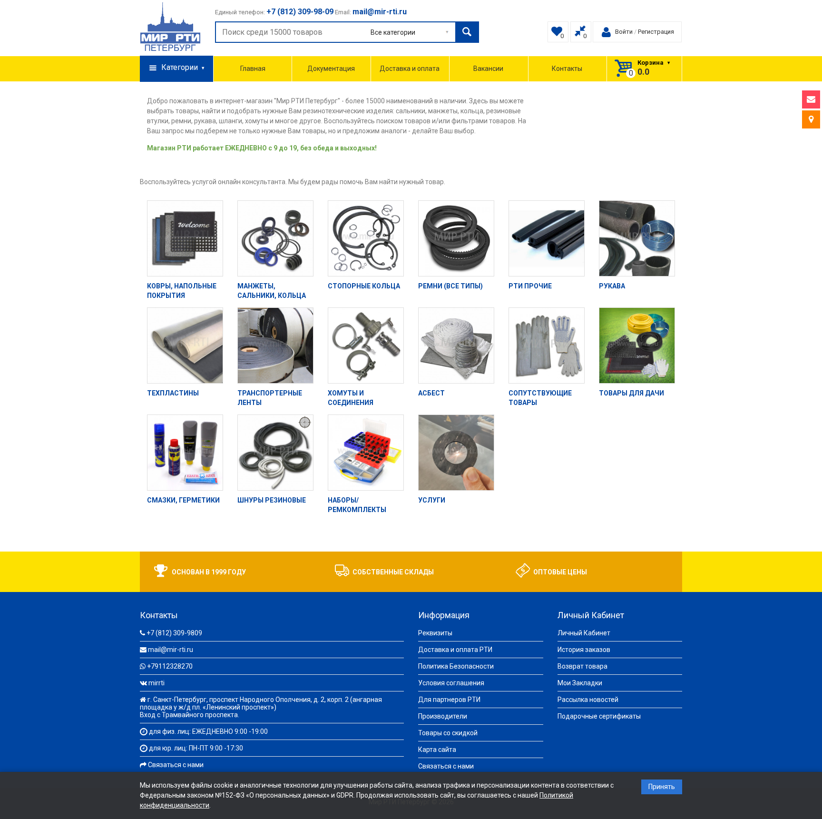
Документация (331, 68)
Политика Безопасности (456, 666)
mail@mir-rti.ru (170, 649)
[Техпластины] (185, 345)
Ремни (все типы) (450, 286)
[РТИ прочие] (547, 238)
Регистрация (656, 31)
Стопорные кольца (364, 286)
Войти (624, 31)
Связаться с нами (176, 765)
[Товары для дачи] (637, 345)
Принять (661, 786)
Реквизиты (435, 633)
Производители (442, 716)
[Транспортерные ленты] (275, 345)
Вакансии (488, 68)
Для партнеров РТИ (449, 699)
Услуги (431, 500)
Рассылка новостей (588, 699)
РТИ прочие (530, 286)
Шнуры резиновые (271, 500)
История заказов (584, 649)
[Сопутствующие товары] (547, 345)
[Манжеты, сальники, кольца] (275, 238)
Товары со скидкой (448, 733)
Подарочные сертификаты (599, 716)
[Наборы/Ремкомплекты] (366, 452)
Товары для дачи (631, 393)
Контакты (567, 68)
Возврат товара (582, 666)
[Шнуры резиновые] (275, 452)
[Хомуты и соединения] (366, 345)
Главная (252, 68)
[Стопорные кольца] (366, 238)
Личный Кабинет (584, 633)
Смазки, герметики (183, 500)
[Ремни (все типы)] (456, 238)
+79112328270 (170, 666)
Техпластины (173, 393)
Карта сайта (437, 749)
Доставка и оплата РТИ (455, 649)
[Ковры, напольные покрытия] (185, 238)
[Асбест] (456, 345)
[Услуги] (456, 452)
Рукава (612, 286)
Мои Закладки (580, 683)
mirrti (156, 683)
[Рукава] (637, 238)
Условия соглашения (451, 683)
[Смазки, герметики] (185, 452)
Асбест (431, 393)
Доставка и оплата (410, 68)
